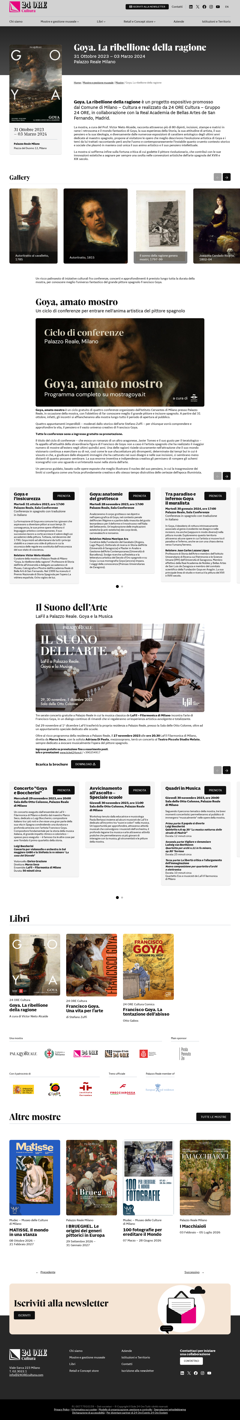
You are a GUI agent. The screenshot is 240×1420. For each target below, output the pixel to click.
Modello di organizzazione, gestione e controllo (125, 1409)
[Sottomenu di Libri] (105, 22)
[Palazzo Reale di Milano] (23, 1053)
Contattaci (191, 1361)
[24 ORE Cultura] (86, 1053)
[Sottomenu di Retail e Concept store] (155, 22)
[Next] (227, 177)
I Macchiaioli (193, 1226)
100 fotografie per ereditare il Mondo (142, 1232)
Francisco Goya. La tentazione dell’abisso (146, 1011)
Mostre (120, 82)
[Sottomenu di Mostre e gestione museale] (78, 22)
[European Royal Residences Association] (160, 1089)
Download (83, 764)
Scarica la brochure (52, 764)
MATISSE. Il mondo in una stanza (28, 1232)
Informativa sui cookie (84, 1409)
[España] (54, 1089)
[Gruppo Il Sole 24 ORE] (117, 1053)
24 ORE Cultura (19, 1000)
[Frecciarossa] (123, 1089)
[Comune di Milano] (54, 1053)
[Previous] (218, 177)
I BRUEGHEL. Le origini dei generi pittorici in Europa (85, 1231)
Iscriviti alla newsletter (149, 6)
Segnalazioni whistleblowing (170, 1409)
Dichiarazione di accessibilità (88, 1412)
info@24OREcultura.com (26, 1375)
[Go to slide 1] (117, 587)
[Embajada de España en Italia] (23, 1089)
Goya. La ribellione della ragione (28, 1007)
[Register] (120, 1309)
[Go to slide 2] (122, 587)
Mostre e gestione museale (98, 82)
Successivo (192, 1272)
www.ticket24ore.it (71, 752)
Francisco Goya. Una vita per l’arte (84, 1008)
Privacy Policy (62, 1409)
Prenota (63, 496)
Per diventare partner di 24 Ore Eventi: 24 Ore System (137, 1412)
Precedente (47, 1272)
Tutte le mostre (213, 1117)
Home (77, 82)
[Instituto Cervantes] (86, 1089)
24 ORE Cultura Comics (138, 1004)
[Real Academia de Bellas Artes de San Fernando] (148, 1053)
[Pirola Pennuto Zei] (185, 1053)
